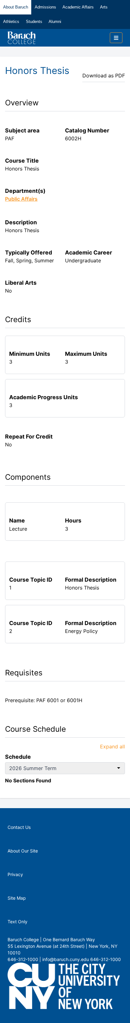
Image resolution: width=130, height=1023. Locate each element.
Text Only (17, 921)
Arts (104, 7)
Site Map (17, 898)
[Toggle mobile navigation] (116, 37)
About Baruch (15, 7)
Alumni (55, 21)
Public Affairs (21, 199)
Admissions (45, 7)
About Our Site (23, 850)
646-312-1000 (105, 959)
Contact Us (19, 827)
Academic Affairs (78, 7)
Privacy (15, 874)
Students (34, 21)
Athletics (11, 21)
